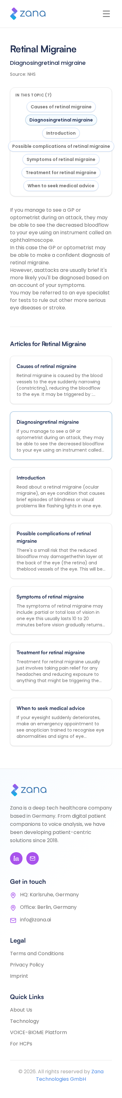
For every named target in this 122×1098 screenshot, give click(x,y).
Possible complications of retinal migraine (61, 146)
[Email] (32, 858)
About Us (21, 1009)
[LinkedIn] (16, 858)
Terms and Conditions (37, 953)
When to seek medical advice (61, 186)
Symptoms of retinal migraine (61, 159)
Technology (24, 1021)
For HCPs (21, 1043)
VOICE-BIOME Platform (38, 1032)
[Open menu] (106, 13)
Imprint (19, 976)
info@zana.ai (35, 919)
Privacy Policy (27, 964)
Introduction (61, 133)
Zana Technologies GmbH (70, 1075)
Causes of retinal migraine (61, 107)
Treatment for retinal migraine (61, 172)
